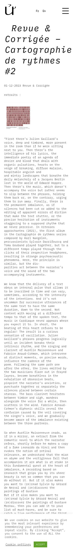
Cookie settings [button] (18, 544)
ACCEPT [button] (40, 544)
